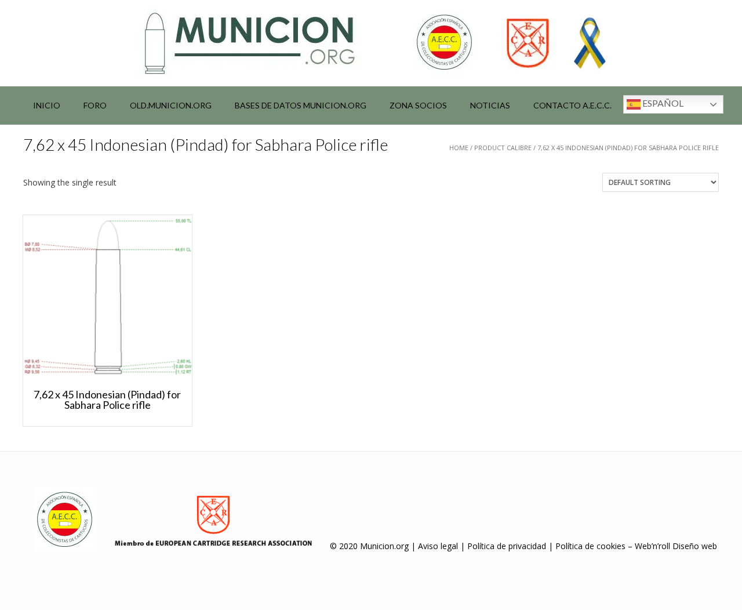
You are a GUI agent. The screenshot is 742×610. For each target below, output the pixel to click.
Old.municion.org (171, 105)
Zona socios (418, 105)
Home (458, 147)
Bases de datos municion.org (300, 105)
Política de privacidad (506, 545)
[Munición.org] (371, 43)
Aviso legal (438, 545)
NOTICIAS (490, 105)
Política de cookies (590, 545)
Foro (95, 105)
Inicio (46, 105)
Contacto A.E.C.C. (572, 105)
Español (662, 102)
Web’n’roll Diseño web (676, 545)
